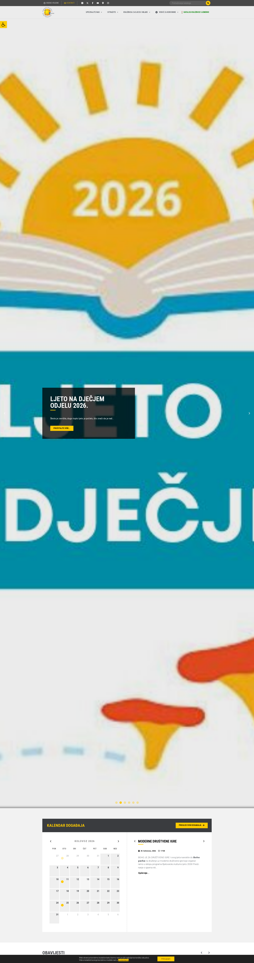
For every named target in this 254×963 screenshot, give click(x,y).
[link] (3, 24)
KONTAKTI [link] (70, 3)
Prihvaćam (165, 959)
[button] (4, 413)
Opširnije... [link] (143, 873)
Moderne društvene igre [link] (157, 841)
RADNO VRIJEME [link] (52, 3)
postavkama (123, 960)
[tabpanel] (127, 413)
